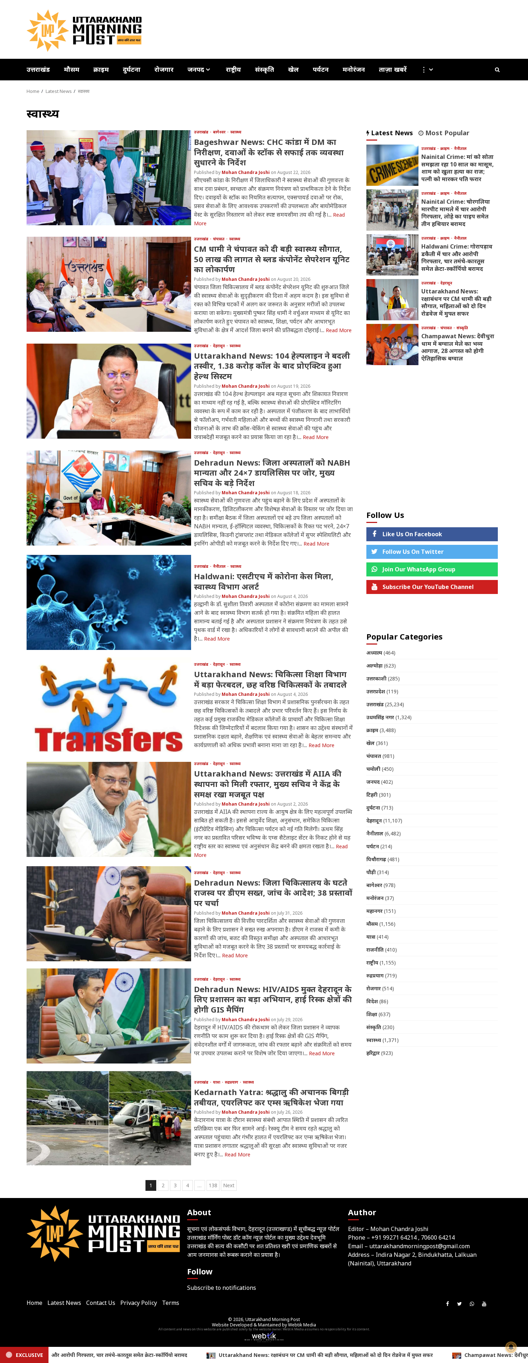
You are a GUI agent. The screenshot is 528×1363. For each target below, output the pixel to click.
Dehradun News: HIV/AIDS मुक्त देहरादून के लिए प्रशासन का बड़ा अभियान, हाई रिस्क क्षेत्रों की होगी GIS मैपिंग (109, 1015)
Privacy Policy (138, 1303)
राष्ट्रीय (233, 69)
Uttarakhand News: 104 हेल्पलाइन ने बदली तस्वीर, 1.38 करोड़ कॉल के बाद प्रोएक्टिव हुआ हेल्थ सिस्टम (109, 391)
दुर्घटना (131, 69)
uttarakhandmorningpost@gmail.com (419, 1246)
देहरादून (219, 346)
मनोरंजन (354, 69)
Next (229, 1185)
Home (34, 1303)
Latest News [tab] (391, 132)
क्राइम (101, 69)
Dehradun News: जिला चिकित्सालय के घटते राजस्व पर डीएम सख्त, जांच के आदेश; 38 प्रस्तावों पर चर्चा (109, 913)
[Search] (497, 69)
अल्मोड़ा (374, 665)
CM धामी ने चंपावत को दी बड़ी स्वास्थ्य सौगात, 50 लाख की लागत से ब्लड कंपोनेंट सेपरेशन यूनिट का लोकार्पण (109, 284)
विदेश (372, 1001)
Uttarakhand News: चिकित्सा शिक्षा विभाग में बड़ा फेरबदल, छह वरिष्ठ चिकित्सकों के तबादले (109, 704)
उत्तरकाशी (376, 678)
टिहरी (372, 794)
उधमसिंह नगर (380, 717)
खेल (293, 69)
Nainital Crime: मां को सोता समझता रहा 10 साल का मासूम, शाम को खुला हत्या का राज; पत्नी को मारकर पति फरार (392, 165)
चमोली (373, 768)
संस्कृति (264, 69)
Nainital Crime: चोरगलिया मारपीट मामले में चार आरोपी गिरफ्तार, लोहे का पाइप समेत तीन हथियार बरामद (392, 210)
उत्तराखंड (38, 69)
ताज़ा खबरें (393, 69)
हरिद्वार (373, 1053)
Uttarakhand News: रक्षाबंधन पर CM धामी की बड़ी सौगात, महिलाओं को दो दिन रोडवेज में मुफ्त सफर (392, 299)
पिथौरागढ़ (376, 859)
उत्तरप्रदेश (375, 691)
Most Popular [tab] (446, 132)
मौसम (71, 69)
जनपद (195, 69)
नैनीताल (220, 566)
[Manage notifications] (511, 1347)
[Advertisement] (432, 437)
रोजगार (163, 69)
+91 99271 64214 (394, 1237)
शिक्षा (371, 1014)
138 (213, 1185)
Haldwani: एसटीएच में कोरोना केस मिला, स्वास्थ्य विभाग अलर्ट (109, 602)
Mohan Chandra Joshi (246, 172)
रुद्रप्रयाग (232, 1082)
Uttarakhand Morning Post (272, 1319)
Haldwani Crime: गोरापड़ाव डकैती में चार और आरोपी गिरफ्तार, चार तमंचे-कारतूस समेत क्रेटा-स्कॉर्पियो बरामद (392, 254)
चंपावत (219, 239)
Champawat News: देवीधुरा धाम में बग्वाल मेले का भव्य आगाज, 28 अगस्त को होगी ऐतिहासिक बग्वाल (392, 344)
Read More (339, 330)
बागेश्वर (220, 132)
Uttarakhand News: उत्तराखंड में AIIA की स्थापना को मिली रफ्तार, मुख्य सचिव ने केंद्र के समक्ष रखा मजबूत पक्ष (109, 809)
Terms (170, 1303)
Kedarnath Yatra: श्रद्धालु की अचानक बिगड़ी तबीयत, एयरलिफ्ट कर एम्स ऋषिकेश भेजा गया (109, 1118)
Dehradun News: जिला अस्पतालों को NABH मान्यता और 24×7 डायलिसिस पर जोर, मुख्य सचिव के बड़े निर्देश (109, 498)
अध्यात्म (374, 652)
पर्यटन (321, 69)
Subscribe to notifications (221, 1288)
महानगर (374, 910)
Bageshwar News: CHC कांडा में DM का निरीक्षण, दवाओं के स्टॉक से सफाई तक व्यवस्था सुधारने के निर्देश (109, 177)
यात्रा (217, 1082)
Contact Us (100, 1303)
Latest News (64, 1303)
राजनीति (375, 949)
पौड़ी (371, 872)
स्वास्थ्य (235, 132)
